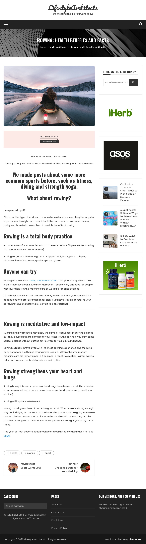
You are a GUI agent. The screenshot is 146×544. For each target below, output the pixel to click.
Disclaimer (57, 520)
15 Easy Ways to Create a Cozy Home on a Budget (128, 240)
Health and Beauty (49, 136)
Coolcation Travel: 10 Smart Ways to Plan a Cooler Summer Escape (128, 192)
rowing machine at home (43, 280)
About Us (56, 504)
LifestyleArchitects (73, 7)
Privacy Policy (59, 528)
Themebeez (135, 539)
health (13, 453)
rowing (31, 453)
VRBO (7, 435)
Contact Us (57, 512)
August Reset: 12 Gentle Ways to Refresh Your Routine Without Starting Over (129, 218)
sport (48, 453)
